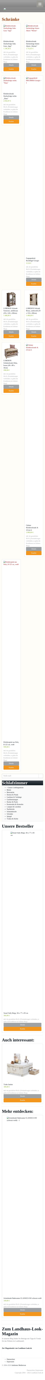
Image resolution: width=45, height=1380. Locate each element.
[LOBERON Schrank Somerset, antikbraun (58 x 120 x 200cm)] (11, 299)
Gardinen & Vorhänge (14, 797)
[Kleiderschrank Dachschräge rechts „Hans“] (11, 85)
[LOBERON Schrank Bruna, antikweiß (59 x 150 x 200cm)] (34, 299)
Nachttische (11, 809)
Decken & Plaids (12, 795)
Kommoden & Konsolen (15, 804)
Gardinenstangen (12, 799)
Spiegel (9, 816)
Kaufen (11, 69)
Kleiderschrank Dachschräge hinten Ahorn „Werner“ (32, 43)
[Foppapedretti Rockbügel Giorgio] (34, 167)
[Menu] (40, 4)
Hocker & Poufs (12, 802)
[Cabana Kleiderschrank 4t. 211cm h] (34, 434)
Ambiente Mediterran (18, 1365)
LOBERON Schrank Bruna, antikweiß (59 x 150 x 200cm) (33, 310)
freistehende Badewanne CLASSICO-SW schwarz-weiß (22, 1298)
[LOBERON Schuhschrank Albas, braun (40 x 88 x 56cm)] (11, 352)
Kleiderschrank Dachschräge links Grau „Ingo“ (9, 43)
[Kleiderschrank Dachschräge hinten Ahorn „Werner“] (34, 32)
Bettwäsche (10, 792)
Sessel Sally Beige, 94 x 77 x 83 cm (16, 1013)
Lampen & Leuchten (14, 807)
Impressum (10, 1362)
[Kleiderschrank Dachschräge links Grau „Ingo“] (11, 32)
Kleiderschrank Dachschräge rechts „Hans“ (9, 96)
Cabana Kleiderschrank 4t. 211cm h (32, 527)
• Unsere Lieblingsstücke (15, 787)
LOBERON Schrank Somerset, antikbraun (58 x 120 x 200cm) (10, 310)
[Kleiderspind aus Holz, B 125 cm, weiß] (11, 651)
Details (11, 65)
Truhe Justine (8, 1084)
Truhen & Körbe (12, 819)
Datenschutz (11, 1359)
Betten (9, 790)
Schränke (10, 814)
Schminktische (12, 812)
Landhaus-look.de (37, 1373)
